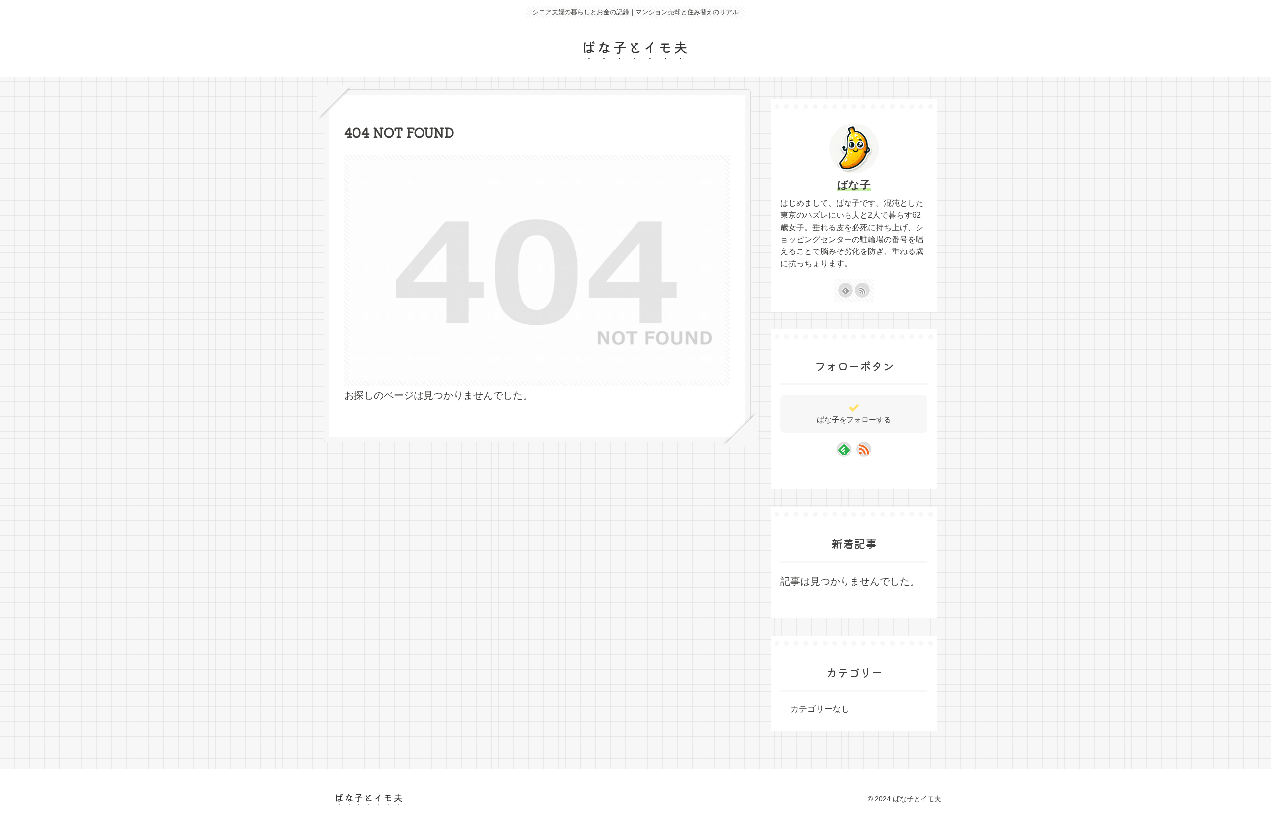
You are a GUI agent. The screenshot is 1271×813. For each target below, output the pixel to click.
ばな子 (854, 185)
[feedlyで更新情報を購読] (845, 290)
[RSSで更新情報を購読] (862, 290)
